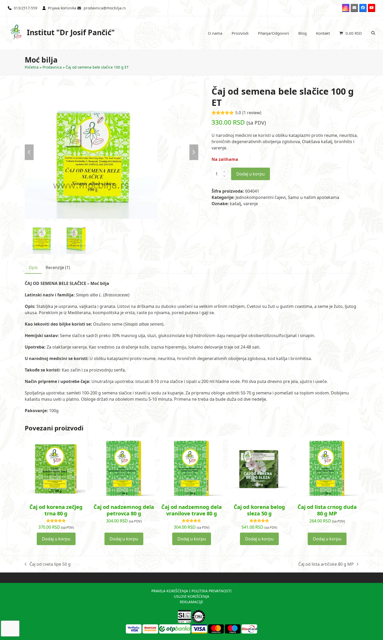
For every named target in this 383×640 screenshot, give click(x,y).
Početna (32, 67)
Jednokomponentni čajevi (261, 197)
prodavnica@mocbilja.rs (105, 7)
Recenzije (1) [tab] (58, 267)
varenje (250, 203)
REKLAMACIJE (191, 601)
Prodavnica (52, 67)
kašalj (235, 203)
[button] (350, 33)
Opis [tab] (33, 267)
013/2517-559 (25, 7)
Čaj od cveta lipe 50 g (48, 564)
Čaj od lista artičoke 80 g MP (326, 564)
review (252, 113)
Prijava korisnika (62, 7)
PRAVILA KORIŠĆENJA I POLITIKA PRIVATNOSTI (191, 590)
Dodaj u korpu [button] (56, 539)
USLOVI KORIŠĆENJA (191, 596)
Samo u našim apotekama (313, 197)
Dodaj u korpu (250, 174)
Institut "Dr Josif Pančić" (71, 32)
